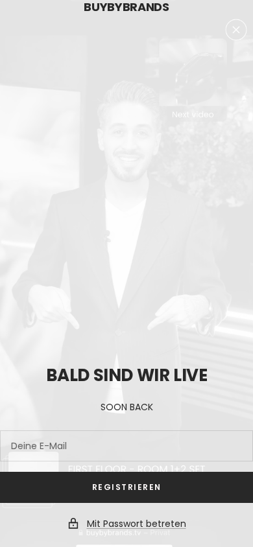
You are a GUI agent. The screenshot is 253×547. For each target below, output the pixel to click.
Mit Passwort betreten (136, 523)
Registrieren (127, 487)
